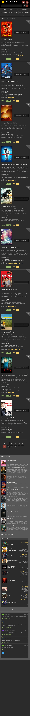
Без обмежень (7, 627)
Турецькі (21, 12)
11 (22, 443)
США (6, 92)
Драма (22, 52)
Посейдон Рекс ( (7, 206)
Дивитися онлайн (21, 32)
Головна (4, 9)
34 (13, 450)
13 (8, 447)
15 (15, 447)
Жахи (10, 135)
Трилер (20, 94)
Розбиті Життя (7, 642)
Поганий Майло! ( (7, 289)
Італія (11, 429)
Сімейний (20, 177)
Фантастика (25, 177)
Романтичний (17, 52)
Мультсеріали (4, 12)
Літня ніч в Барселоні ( (9, 247)
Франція (7, 343)
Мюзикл (11, 52)
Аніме (10, 12)
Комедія (15, 260)
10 (19, 443)
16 (19, 447)
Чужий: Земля (7, 618)
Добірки (8, 15)
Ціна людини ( (6, 418)
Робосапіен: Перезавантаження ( (12, 164)
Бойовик (14, 135)
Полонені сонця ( (7, 123)
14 (11, 447)
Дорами (15, 12)
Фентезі (19, 302)
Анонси (22, 15)
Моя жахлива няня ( (8, 81)
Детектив (11, 94)
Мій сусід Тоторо (8, 657)
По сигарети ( (6, 332)
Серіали (17, 9)
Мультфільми (25, 9)
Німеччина (7, 134)
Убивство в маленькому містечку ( (12, 375)
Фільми (10, 9)
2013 (10, 40)
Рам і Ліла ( (5, 40)
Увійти (23, 2)
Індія (6, 51)
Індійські (27, 12)
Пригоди (19, 135)
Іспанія (7, 259)
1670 (5, 649)
